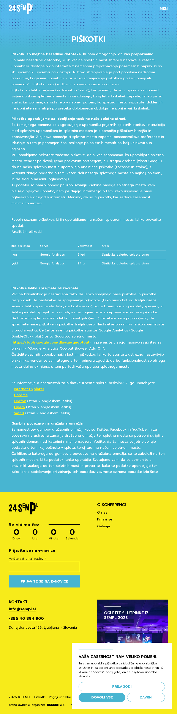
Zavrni (146, 697)
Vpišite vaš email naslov (27, 559)
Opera (19, 407)
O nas (102, 512)
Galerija (103, 526)
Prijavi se (104, 519)
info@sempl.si (22, 609)
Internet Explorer (29, 389)
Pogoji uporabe (60, 697)
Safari (19, 413)
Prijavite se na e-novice (44, 581)
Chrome (21, 395)
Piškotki (40, 697)
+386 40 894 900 (26, 619)
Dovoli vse (102, 697)
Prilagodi (121, 686)
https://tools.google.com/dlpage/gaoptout (51, 342)
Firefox (20, 401)
